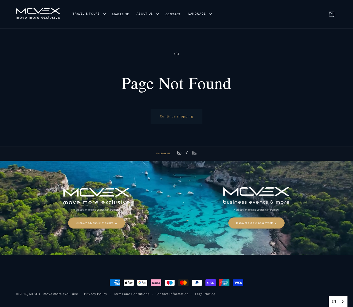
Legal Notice (205, 294)
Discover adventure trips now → (96, 223)
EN (334, 301)
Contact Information (172, 294)
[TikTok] (187, 154)
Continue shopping (176, 116)
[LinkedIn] (194, 154)
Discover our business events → (256, 223)
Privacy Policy (95, 294)
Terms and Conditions (131, 294)
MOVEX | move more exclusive (53, 294)
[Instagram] (179, 154)
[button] (88, 13)
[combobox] (338, 301)
